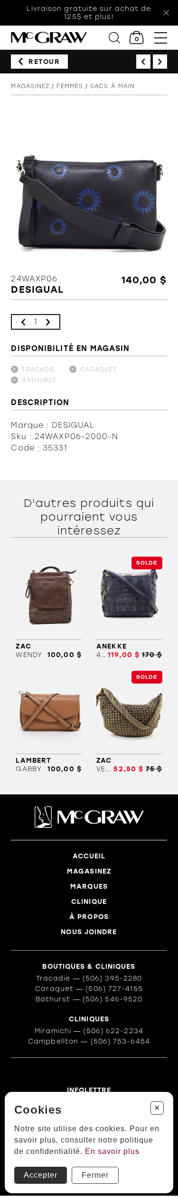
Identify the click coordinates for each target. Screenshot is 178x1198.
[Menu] (160, 38)
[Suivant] (160, 61)
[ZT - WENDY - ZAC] (48, 608)
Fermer (95, 1175)
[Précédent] (143, 61)
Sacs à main (112, 86)
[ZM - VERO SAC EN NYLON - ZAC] (129, 722)
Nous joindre (89, 932)
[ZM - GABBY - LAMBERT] (48, 722)
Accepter (40, 1175)
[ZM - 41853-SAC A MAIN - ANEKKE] (129, 608)
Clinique (89, 902)
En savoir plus (112, 1151)
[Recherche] (114, 38)
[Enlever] (23, 322)
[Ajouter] (48, 322)
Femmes (69, 86)
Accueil (89, 856)
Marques (89, 887)
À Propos (89, 917)
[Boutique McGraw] (49, 38)
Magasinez (30, 86)
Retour (44, 62)
